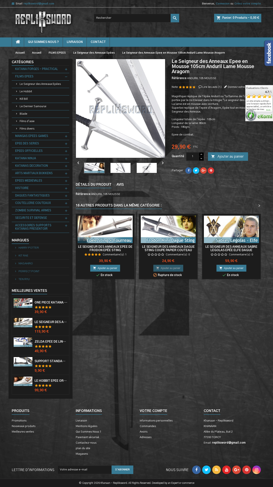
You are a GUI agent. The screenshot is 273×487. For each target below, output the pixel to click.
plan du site (83, 448)
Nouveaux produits (23, 426)
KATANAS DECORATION (31, 166)
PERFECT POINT (28, 271)
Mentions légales (86, 426)
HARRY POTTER (28, 247)
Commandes (148, 426)
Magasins (82, 454)
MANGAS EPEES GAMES (31, 136)
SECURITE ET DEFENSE (31, 218)
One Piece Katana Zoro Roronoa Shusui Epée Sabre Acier (51, 302)
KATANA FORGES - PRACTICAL (36, 69)
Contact (212, 411)
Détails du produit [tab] (94, 184)
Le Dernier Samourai (33, 106)
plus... (269, 110)
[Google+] (203, 170)
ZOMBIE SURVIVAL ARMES (33, 210)
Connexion (222, 3)
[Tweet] (196, 170)
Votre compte (153, 411)
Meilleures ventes (23, 431)
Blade (23, 113)
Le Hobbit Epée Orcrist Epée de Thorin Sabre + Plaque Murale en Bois (51, 380)
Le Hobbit (26, 91)
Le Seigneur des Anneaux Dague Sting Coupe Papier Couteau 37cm (168, 250)
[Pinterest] (211, 170)
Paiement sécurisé (87, 437)
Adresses (145, 437)
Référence (179, 78)
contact (98, 42)
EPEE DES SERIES (27, 143)
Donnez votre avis (239, 87)
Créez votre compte (247, 3)
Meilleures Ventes (29, 290)
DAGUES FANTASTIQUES (32, 195)
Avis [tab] (120, 184)
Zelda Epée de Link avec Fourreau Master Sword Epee (51, 341)
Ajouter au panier (227, 156)
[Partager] (188, 170)
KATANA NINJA (25, 158)
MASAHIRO (25, 263)
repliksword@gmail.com (38, 3)
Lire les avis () (212, 87)
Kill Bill (24, 99)
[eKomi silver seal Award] (251, 115)
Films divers (27, 128)
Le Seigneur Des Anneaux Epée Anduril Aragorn (51, 322)
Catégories (23, 62)
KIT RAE (23, 255)
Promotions (19, 420)
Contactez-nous (86, 442)
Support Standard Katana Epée (51, 361)
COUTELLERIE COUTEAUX (33, 203)
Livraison (75, 42)
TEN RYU (24, 279)
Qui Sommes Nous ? (43, 42)
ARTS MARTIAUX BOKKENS (34, 173)
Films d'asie (27, 121)
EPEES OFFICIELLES (29, 151)
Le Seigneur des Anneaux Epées (40, 84)
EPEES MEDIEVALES (28, 180)
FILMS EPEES (24, 76)
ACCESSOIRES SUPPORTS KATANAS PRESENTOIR (33, 227)
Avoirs (143, 431)
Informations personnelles (156, 420)
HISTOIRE (22, 188)
